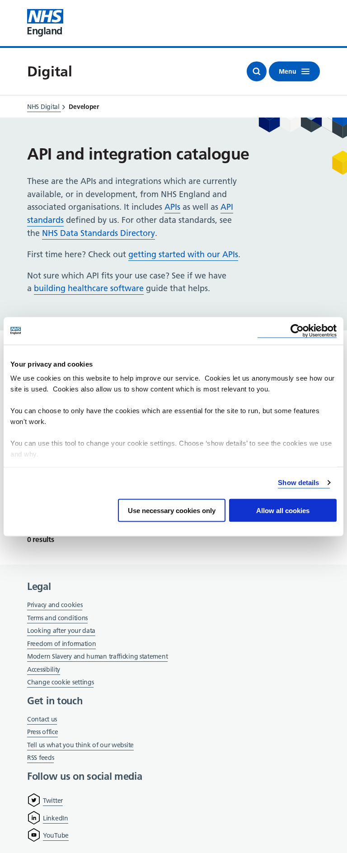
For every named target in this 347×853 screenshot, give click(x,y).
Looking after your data (61, 631)
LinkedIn (55, 818)
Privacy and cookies (54, 605)
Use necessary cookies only (172, 510)
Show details (298, 482)
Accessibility (43, 669)
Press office (42, 732)
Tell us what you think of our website (80, 745)
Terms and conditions (57, 618)
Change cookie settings (60, 683)
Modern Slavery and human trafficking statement (97, 657)
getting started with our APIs (183, 254)
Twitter (53, 800)
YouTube (56, 835)
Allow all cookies (282, 510)
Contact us (42, 719)
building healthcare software (89, 288)
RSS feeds (40, 758)
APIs (172, 207)
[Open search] (257, 71)
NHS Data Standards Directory (98, 233)
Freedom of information (61, 644)
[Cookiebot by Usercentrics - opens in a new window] (297, 331)
